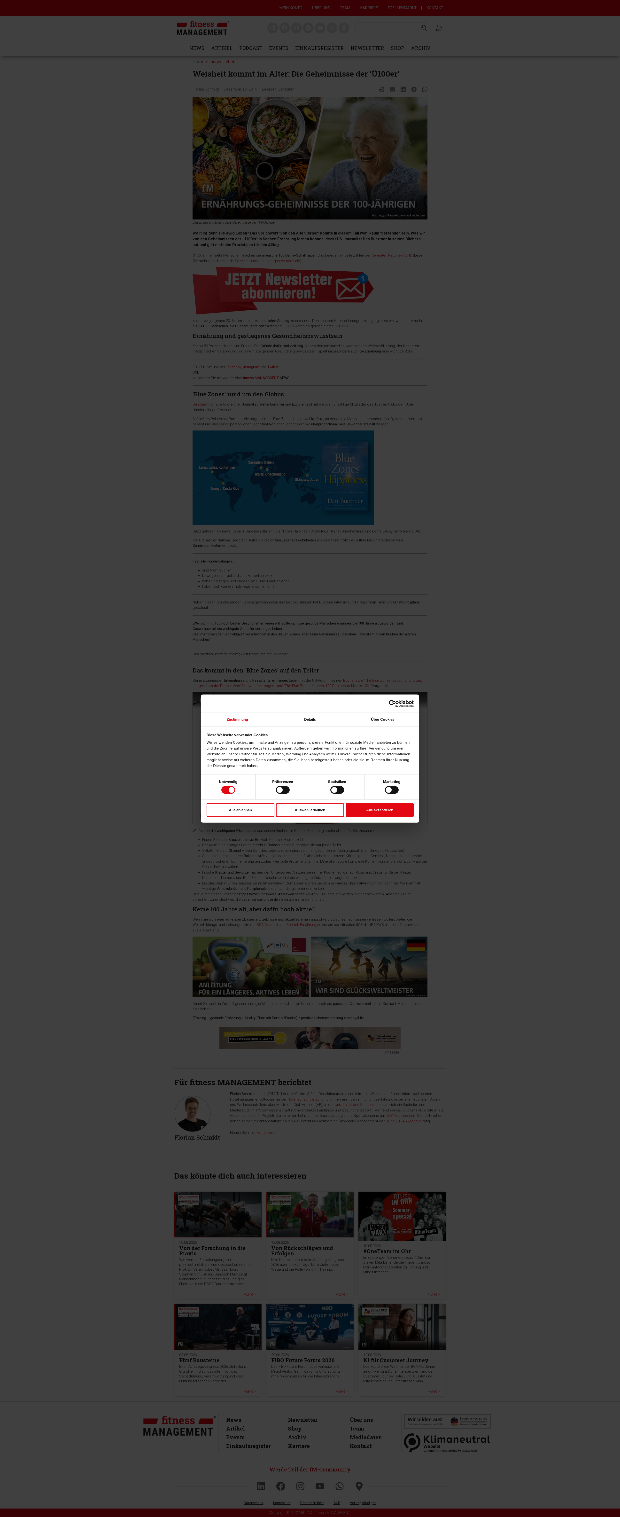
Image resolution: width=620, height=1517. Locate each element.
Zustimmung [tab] (237, 719)
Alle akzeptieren (379, 810)
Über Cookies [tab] (382, 719)
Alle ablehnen (240, 810)
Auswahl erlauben (310, 810)
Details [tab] (310, 719)
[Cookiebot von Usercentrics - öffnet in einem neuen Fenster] (392, 703)
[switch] (283, 790)
